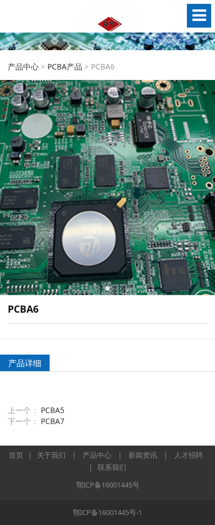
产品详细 (24, 362)
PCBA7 (52, 421)
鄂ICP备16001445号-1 (107, 512)
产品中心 (23, 66)
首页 (16, 455)
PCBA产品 (64, 66)
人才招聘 (188, 455)
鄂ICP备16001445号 (107, 485)
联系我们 (112, 467)
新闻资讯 (142, 455)
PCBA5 (52, 410)
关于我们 (51, 455)
